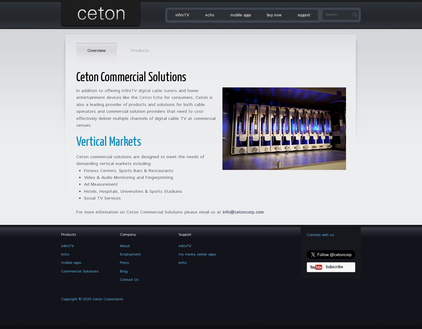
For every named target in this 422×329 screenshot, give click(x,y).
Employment (130, 254)
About (125, 246)
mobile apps (240, 15)
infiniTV (182, 15)
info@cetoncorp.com (243, 212)
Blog (124, 271)
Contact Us (129, 279)
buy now (274, 15)
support (304, 15)
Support (185, 234)
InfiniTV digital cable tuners (149, 91)
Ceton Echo (151, 98)
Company (128, 234)
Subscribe (334, 267)
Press (124, 262)
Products (140, 51)
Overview (96, 51)
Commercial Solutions (80, 271)
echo (209, 15)
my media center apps (197, 254)
